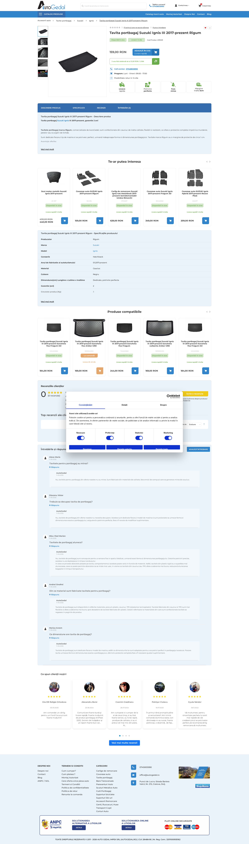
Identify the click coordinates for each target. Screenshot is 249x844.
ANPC (40, 781)
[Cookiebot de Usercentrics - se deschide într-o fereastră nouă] (168, 396)
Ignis (95, 251)
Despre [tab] (163, 405)
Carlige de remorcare (106, 771)
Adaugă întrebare (198, 449)
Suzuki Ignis (63, 120)
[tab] (124, 268)
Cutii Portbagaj (103, 791)
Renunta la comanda (72, 794)
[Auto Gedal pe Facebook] (194, 772)
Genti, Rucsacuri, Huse (107, 804)
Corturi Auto (102, 811)
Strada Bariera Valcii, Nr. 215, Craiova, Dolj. (154, 782)
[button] (43, 31)
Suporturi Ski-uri (104, 798)
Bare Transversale (105, 781)
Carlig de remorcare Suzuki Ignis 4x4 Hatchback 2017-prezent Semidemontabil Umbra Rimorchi (124, 194)
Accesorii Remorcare (106, 801)
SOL (47, 781)
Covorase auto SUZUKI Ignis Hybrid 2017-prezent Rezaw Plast (195, 193)
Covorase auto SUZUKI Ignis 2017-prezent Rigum (89, 192)
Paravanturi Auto (104, 784)
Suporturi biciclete (105, 794)
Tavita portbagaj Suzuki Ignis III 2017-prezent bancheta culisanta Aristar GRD (160, 343)
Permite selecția (124, 448)
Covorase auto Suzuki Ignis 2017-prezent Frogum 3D (159, 192)
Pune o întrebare (159, 27)
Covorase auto (103, 774)
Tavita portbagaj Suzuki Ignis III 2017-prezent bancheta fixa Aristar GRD (89, 343)
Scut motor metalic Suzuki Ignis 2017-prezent (54, 192)
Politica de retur (69, 791)
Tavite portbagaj (104, 777)
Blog (209, 14)
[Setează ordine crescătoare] (204, 424)
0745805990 (158, 6)
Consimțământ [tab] (85, 405)
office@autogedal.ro (147, 775)
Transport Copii (103, 808)
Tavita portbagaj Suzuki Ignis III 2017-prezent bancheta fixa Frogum (124, 343)
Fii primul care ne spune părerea (136, 27)
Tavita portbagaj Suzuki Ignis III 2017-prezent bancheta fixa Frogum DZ (54, 343)
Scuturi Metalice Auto (107, 787)
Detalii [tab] (124, 405)
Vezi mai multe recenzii (124, 743)
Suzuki (96, 245)
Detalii (79, 828)
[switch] (110, 438)
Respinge (87, 448)
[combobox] (113, 6)
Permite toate (162, 448)
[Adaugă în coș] (64, 220)
